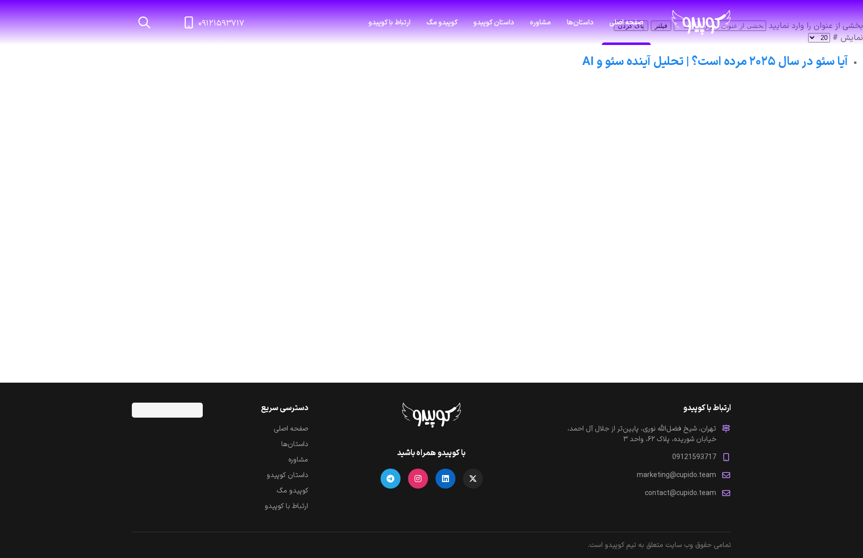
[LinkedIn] (445, 479)
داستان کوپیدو (493, 22)
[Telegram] (391, 479)
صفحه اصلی (626, 22)
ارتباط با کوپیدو (390, 22)
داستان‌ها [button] (580, 22)
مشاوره (540, 22)
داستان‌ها (294, 444)
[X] (473, 479)
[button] (144, 22)
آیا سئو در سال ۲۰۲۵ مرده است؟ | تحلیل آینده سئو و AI (715, 62)
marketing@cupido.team (676, 475)
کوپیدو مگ (442, 22)
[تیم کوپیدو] (701, 22)
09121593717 (694, 457)
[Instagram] (418, 479)
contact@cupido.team (680, 493)
